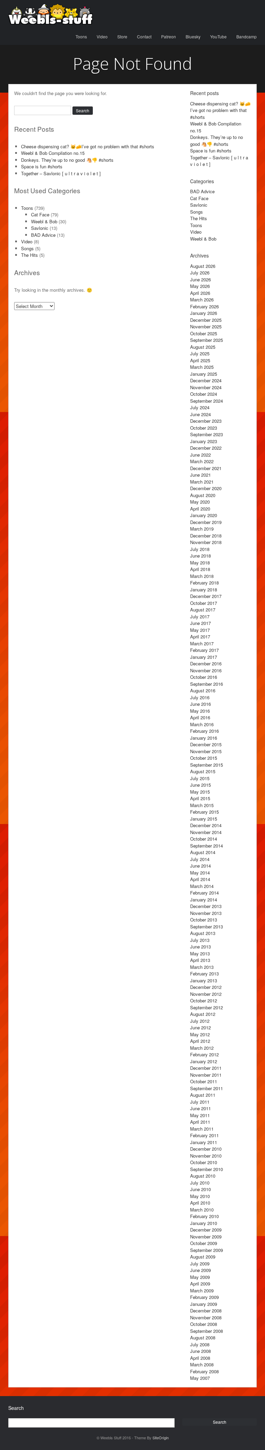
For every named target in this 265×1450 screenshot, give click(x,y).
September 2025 (206, 340)
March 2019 (202, 528)
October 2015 (203, 758)
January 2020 (203, 515)
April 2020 (200, 508)
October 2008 (203, 1324)
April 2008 (200, 1358)
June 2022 (200, 454)
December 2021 (206, 468)
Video (102, 36)
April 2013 (200, 960)
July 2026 (199, 272)
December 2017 (206, 596)
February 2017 (204, 650)
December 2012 (206, 987)
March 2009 (202, 1290)
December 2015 (206, 744)
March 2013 (202, 967)
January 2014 (203, 899)
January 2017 (203, 657)
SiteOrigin (161, 1437)
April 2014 (200, 879)
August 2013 (202, 933)
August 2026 (202, 266)
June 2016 (200, 704)
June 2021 (200, 474)
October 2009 (203, 1243)
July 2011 (199, 1101)
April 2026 (200, 293)
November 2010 (206, 1155)
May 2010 (200, 1196)
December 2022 (206, 448)
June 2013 (200, 946)
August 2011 (202, 1095)
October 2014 (203, 838)
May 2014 (200, 872)
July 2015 (199, 778)
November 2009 (206, 1236)
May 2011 (200, 1115)
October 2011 (203, 1081)
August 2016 (202, 690)
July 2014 (199, 859)
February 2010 (204, 1216)
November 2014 (206, 832)
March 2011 (202, 1128)
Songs (27, 248)
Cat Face (40, 214)
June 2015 (200, 785)
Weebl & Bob (44, 221)
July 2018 (199, 549)
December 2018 (206, 535)
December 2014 (206, 825)
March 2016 (202, 724)
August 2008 (202, 1337)
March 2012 (202, 1048)
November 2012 (206, 994)
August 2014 (202, 852)
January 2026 (203, 313)
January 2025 (203, 374)
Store (122, 36)
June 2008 (200, 1351)
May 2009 (200, 1277)
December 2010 (206, 1148)
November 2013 (206, 913)
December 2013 (206, 906)
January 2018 (203, 589)
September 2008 (206, 1331)
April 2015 (200, 798)
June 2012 (200, 1027)
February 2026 (204, 306)
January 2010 (203, 1223)
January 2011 (203, 1142)
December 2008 (206, 1310)
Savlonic (39, 228)
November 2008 (206, 1317)
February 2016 (204, 731)
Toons (81, 36)
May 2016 (200, 711)
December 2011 (206, 1068)
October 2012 (203, 1000)
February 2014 (204, 892)
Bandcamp (246, 36)
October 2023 (203, 427)
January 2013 (203, 980)
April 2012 (200, 1041)
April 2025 (200, 360)
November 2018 (206, 542)
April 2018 (200, 569)
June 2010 (200, 1189)
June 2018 (200, 555)
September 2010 (206, 1169)
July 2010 (199, 1182)
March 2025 (202, 367)
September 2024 (206, 400)
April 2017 (200, 636)
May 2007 (200, 1378)
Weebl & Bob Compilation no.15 (53, 153)
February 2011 (204, 1135)
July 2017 (199, 616)
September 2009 (206, 1250)
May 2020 (200, 501)
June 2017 (200, 623)
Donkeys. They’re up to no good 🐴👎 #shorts (67, 160)
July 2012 (199, 1021)
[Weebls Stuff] (50, 14)
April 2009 (200, 1283)
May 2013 (200, 953)
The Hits (29, 255)
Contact (144, 36)
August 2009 (202, 1256)
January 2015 (203, 818)
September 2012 (206, 1007)
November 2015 (206, 751)
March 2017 (202, 643)
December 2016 (206, 663)
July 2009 (199, 1263)
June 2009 (200, 1270)
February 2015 (204, 811)
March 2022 (202, 461)
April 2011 (200, 1122)
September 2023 (206, 434)
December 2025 (206, 320)
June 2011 (200, 1108)
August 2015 (202, 771)
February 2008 (204, 1371)
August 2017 (202, 609)
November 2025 (206, 326)
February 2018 (204, 582)
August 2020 (202, 495)
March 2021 (202, 481)
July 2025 (199, 353)
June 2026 (200, 279)
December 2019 (206, 522)
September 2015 (206, 764)
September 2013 (206, 926)
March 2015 (202, 805)
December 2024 (206, 380)
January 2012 (203, 1061)
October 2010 (203, 1162)
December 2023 (206, 421)
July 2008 (199, 1344)
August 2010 (202, 1175)
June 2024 (200, 414)
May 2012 (200, 1034)
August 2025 (202, 347)
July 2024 (199, 407)
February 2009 (204, 1297)
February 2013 (204, 973)
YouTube (218, 36)
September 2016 (206, 684)
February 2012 (204, 1054)
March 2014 (202, 886)
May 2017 (200, 630)
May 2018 (200, 562)
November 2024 (206, 387)
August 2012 (202, 1014)
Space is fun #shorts (41, 166)
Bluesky (193, 36)
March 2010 (202, 1209)
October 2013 (203, 919)
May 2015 (200, 791)
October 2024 (203, 394)
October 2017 (203, 603)
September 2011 (206, 1088)
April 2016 (200, 717)
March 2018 (202, 576)
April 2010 (200, 1202)
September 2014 (206, 845)
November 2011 (206, 1075)
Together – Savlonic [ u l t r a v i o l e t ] (61, 173)
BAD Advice (43, 235)
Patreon (168, 36)
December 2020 (206, 488)
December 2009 (206, 1229)
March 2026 (202, 299)
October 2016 (203, 677)
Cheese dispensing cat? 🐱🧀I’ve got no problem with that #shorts (87, 146)
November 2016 (206, 670)
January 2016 (203, 738)
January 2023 (203, 441)
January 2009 (203, 1304)
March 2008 (202, 1364)
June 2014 (200, 865)
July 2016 (199, 697)
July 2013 (199, 940)
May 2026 (200, 286)
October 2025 (203, 333)
